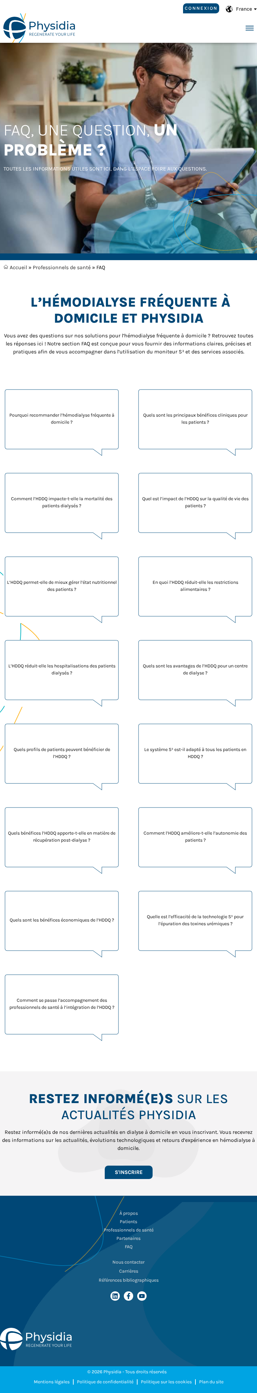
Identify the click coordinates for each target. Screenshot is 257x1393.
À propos (128, 1213)
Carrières (128, 1271)
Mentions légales (52, 1382)
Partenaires (128, 1238)
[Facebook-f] (128, 1296)
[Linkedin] (115, 1296)
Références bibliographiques (129, 1280)
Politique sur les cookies (166, 1382)
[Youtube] (142, 1296)
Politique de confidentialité (105, 1382)
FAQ (129, 1247)
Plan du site (211, 1382)
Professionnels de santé (62, 267)
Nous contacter (128, 1262)
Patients (128, 1221)
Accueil (17, 267)
